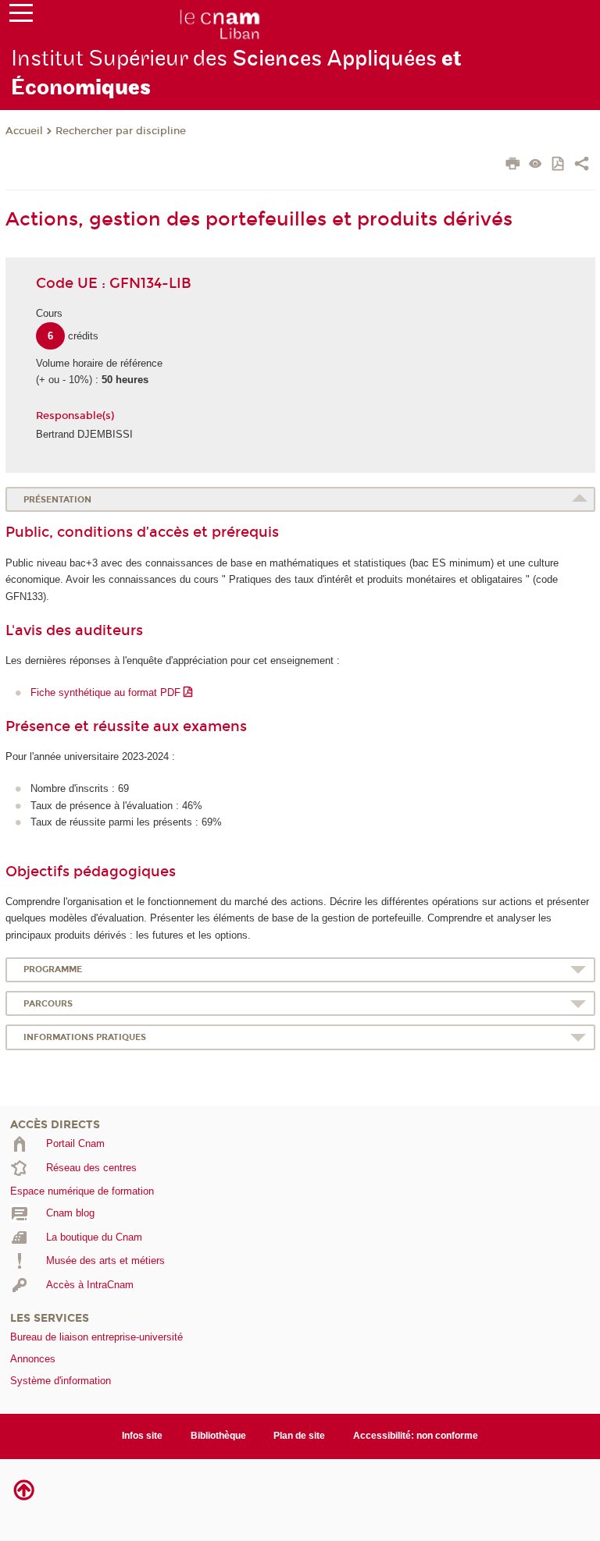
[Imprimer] (513, 165)
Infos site (142, 1435)
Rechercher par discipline (120, 131)
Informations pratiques (84, 1037)
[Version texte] (535, 165)
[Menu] (21, 16)
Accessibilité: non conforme (415, 1435)
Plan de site (299, 1435)
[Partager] (581, 165)
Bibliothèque (218, 1435)
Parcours (48, 1004)
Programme (52, 969)
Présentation (57, 500)
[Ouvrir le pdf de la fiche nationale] (559, 165)
